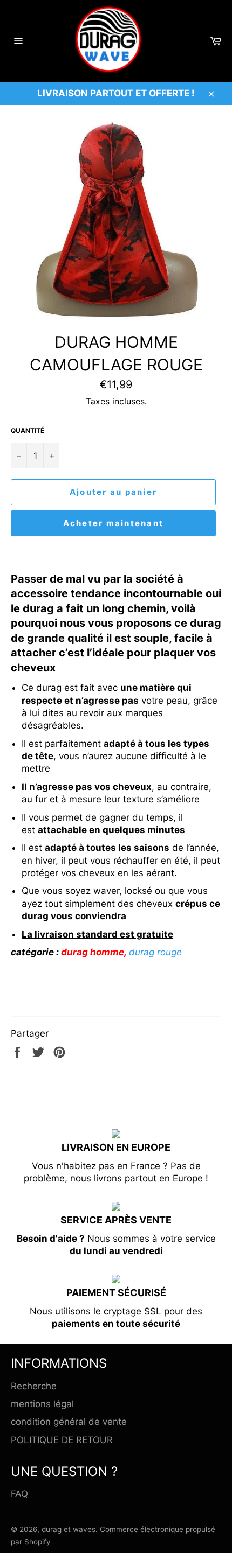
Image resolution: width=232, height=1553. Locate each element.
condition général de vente (69, 1421)
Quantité (27, 430)
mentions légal (42, 1403)
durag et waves (68, 1529)
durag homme (92, 952)
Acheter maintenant (113, 523)
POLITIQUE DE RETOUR (62, 1440)
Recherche (34, 1386)
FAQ (19, 1493)
